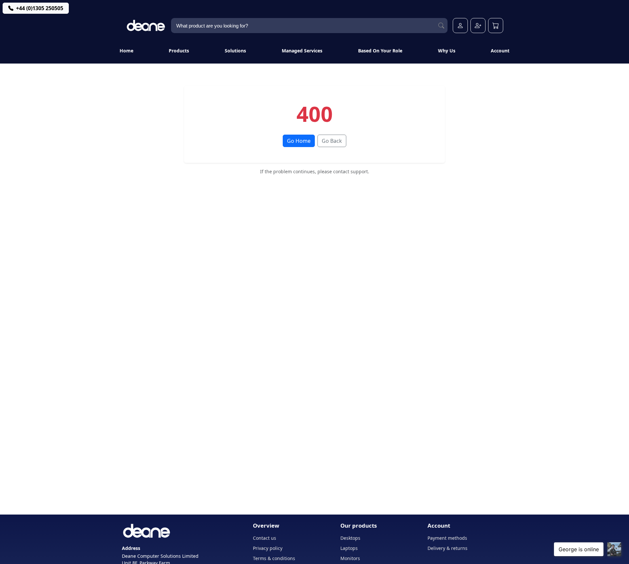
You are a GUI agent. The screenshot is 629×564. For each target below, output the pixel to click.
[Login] (460, 25)
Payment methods (447, 538)
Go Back (332, 140)
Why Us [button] (446, 50)
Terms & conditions (274, 558)
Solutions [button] (235, 50)
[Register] (478, 25)
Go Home (299, 140)
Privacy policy (267, 548)
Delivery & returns (447, 548)
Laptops (349, 548)
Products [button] (179, 50)
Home (126, 50)
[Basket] (495, 25)
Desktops (350, 538)
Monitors (350, 558)
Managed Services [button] (302, 50)
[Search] (441, 25)
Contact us (264, 538)
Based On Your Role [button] (380, 50)
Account (500, 50)
